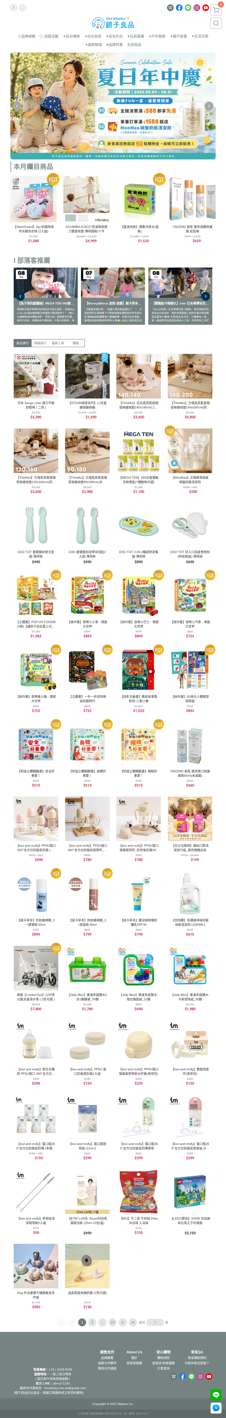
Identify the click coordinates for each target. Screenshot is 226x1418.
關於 (134, 1357)
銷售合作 (107, 1352)
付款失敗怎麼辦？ (197, 1363)
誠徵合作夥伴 (107, 1363)
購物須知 (163, 1357)
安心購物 (163, 1352)
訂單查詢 (163, 1368)
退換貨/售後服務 (163, 1363)
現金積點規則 (197, 1357)
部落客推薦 (134, 1363)
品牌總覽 (107, 1357)
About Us (134, 1352)
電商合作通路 (107, 1368)
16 (113, 1322)
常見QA (197, 1352)
